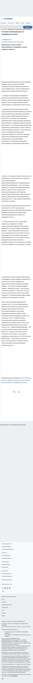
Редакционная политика (7, 604)
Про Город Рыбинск (6, 564)
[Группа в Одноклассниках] (5, 588)
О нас (3, 599)
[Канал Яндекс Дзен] (10, 588)
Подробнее (28, 662)
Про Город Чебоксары (6, 546)
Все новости (11, 23)
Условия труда (5, 607)
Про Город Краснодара (7, 579)
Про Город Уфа (5, 567)
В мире (23, 23)
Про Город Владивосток (7, 576)
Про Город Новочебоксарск (8, 549)
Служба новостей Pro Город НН (12, 42)
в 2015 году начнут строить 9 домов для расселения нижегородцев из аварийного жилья (16, 380)
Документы (3, 23)
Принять (27, 27)
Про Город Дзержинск (6, 543)
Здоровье (28, 23)
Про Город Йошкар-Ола (7, 558)
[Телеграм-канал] (7, 588)
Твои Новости (5, 570)
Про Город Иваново (6, 555)
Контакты (4, 602)
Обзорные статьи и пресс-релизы (9, 596)
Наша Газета (4, 552)
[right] (31, 23)
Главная (3, 615)
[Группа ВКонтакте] (3, 588)
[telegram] (19, 392)
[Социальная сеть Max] (3, 591)
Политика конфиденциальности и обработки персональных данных (16, 664)
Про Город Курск (5, 561)
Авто (3, 610)
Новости (3, 613)
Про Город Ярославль (6, 573)
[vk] (14, 392)
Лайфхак (17, 23)
